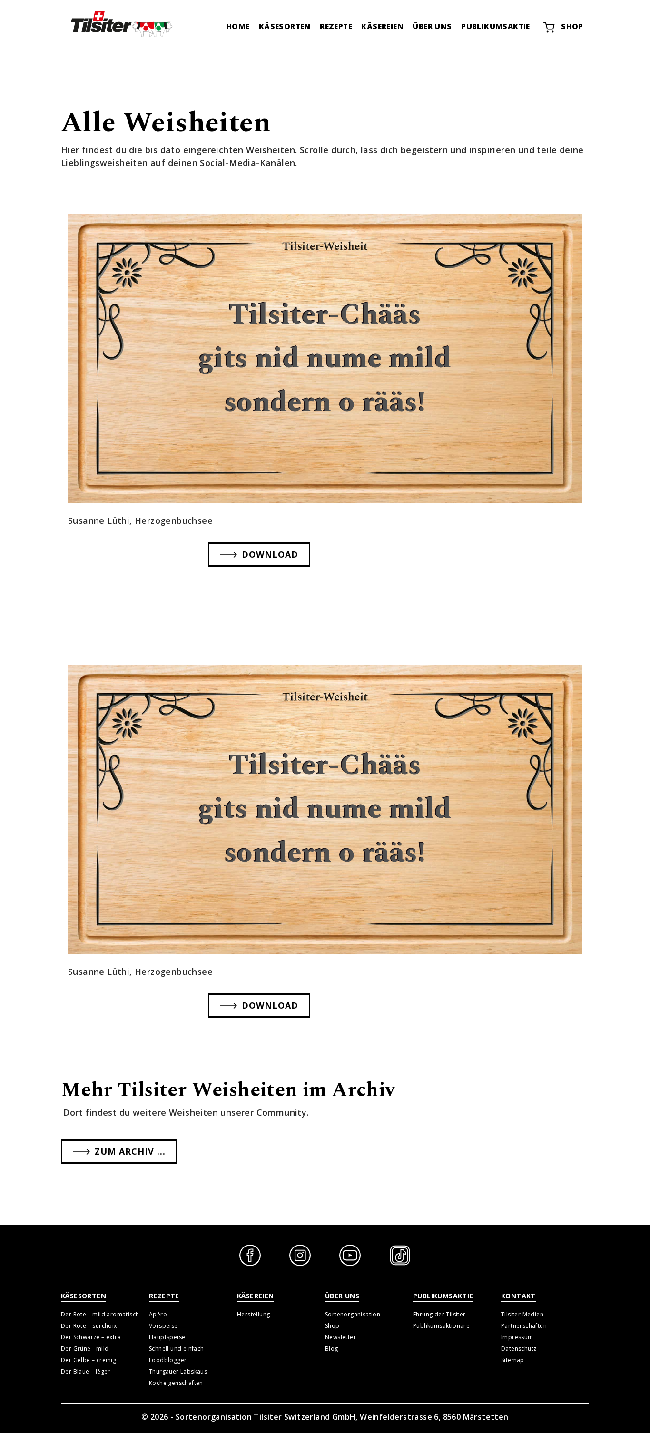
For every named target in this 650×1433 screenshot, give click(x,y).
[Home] (120, 24)
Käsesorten (285, 26)
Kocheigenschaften (176, 1383)
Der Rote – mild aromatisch (100, 1314)
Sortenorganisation (352, 1314)
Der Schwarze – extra (91, 1337)
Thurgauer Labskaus (178, 1371)
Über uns (432, 26)
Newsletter (340, 1337)
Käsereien (382, 26)
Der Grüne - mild (84, 1349)
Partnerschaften (524, 1326)
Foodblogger (168, 1360)
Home (238, 26)
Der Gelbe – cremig (88, 1360)
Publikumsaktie (495, 26)
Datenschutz (518, 1349)
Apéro (158, 1314)
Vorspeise (163, 1326)
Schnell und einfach (176, 1349)
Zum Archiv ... (130, 1151)
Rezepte (336, 26)
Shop (572, 26)
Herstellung (253, 1314)
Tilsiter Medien (522, 1314)
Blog (331, 1349)
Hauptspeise (167, 1337)
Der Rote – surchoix (89, 1326)
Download (270, 554)
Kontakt (518, 1295)
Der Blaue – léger (85, 1371)
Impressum (517, 1337)
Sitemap (512, 1360)
